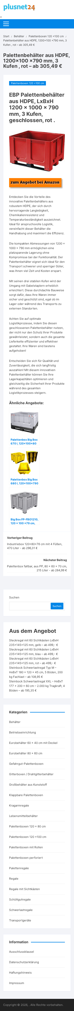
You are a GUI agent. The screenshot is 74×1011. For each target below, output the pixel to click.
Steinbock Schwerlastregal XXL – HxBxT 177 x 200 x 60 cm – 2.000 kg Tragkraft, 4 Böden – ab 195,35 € (37, 686)
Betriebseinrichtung (22, 732)
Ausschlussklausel (21, 951)
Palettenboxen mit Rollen (26, 847)
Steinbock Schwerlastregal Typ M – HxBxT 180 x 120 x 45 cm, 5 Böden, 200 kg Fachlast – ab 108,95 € (36, 672)
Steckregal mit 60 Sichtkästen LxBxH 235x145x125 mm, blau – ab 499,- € (33, 652)
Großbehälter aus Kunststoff (28, 784)
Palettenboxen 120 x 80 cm (27, 826)
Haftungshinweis (20, 972)
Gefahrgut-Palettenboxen (26, 764)
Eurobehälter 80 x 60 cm (25, 753)
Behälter (14, 722)
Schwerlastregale (21, 910)
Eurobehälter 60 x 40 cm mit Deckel (33, 743)
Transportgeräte (20, 920)
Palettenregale (19, 868)
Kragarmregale (19, 805)
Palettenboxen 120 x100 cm (27, 83)
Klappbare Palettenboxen (26, 795)
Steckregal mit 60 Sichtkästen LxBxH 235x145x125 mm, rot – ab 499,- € (33, 661)
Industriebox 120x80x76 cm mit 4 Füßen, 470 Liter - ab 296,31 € (34, 546)
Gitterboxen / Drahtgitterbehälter (31, 774)
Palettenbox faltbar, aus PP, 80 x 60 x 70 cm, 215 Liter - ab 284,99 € (37, 568)
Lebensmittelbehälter (23, 816)
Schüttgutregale (20, 899)
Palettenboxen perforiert (26, 857)
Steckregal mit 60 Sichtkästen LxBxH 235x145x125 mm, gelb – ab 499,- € (33, 642)
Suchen (14, 597)
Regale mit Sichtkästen (24, 889)
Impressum (16, 983)
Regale (13, 878)
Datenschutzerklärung (24, 962)
